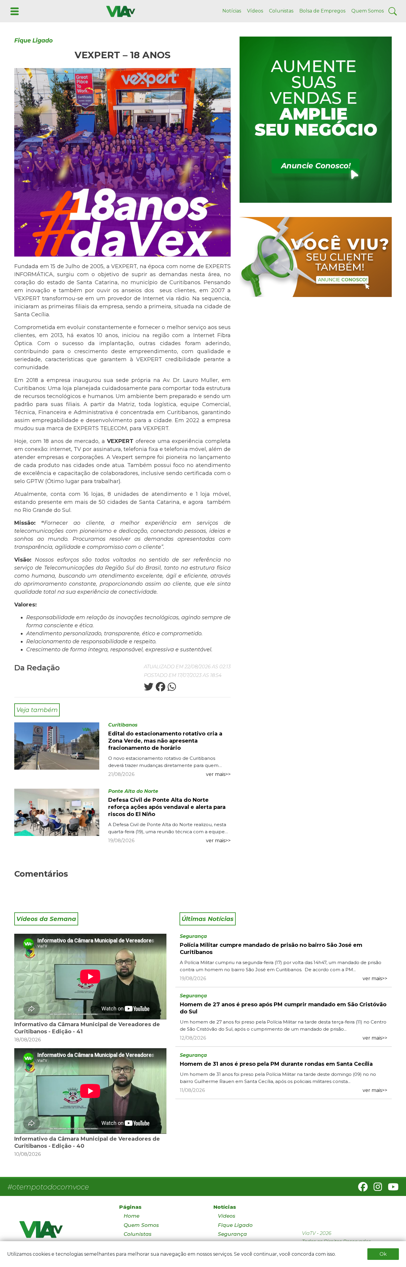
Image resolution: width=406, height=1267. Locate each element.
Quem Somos (367, 11)
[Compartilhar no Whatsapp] (171, 688)
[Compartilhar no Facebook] (160, 688)
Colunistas (281, 11)
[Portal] (316, 120)
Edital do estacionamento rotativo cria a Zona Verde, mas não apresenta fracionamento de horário (165, 740)
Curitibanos (123, 725)
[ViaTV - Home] (61, 1232)
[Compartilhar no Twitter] (148, 688)
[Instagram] (375, 1188)
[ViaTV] (119, 11)
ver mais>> (218, 774)
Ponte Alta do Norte (133, 791)
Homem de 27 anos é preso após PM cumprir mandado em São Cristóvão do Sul (283, 1008)
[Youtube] (391, 1188)
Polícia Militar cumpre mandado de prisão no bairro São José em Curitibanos (271, 948)
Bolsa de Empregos (322, 11)
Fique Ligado (33, 40)
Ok (383, 1254)
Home (131, 1216)
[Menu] (14, 11)
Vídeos (255, 11)
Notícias (231, 11)
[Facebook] (360, 1188)
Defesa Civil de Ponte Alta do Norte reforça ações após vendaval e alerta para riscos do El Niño (167, 807)
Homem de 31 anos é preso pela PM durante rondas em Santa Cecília (276, 1064)
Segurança (193, 936)
